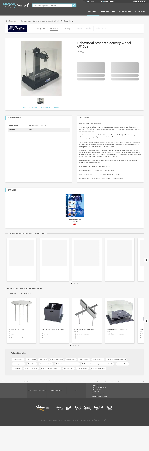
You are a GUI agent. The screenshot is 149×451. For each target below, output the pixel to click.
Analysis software (18, 359)
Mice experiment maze (98, 368)
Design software (84, 359)
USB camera (43, 359)
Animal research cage (31, 368)
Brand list (95, 385)
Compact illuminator (46, 364)
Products (92, 12)
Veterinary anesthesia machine (116, 359)
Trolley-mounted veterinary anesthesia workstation (97, 364)
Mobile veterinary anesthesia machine (67, 364)
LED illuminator (70, 359)
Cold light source (68, 368)
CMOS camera (31, 359)
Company (40, 28)
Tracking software (97, 359)
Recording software (18, 364)
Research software (122, 364)
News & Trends (124, 12)
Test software (32, 364)
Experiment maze (82, 368)
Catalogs (105, 12)
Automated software (56, 359)
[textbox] (52, 5)
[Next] (146, 260)
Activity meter (17, 368)
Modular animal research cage (50, 368)
